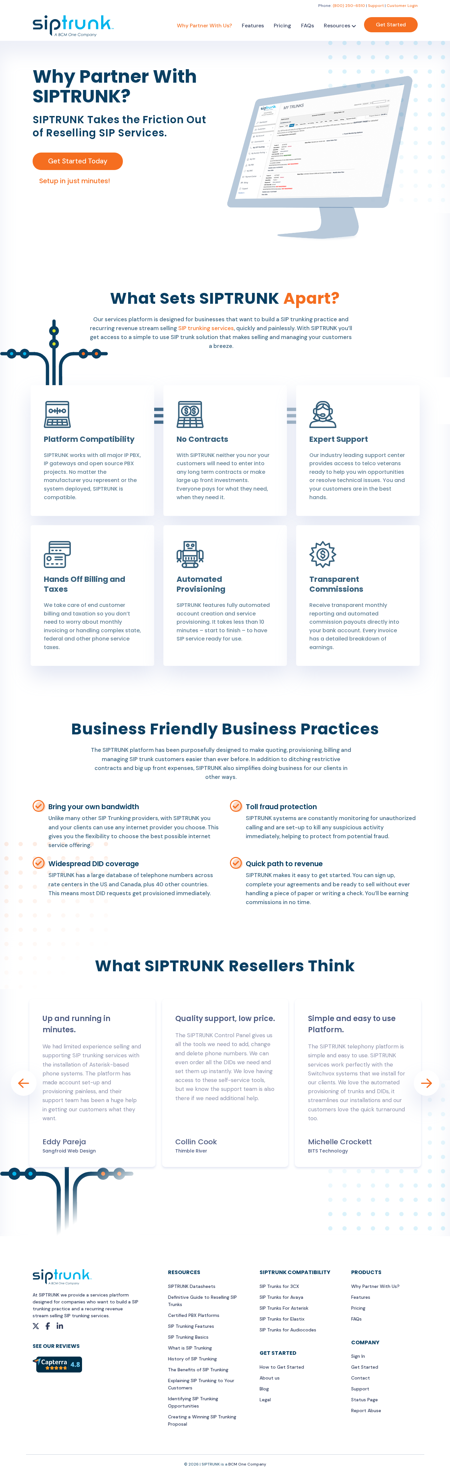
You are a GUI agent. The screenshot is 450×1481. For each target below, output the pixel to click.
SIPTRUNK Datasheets (191, 1286)
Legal (265, 1400)
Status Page (364, 1400)
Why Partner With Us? (204, 25)
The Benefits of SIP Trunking (198, 1370)
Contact (360, 1378)
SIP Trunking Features (191, 1326)
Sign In (358, 1356)
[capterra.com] (57, 1364)
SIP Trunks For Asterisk (284, 1308)
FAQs (307, 25)
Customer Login (402, 5)
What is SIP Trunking (190, 1348)
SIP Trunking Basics (188, 1337)
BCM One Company (247, 1464)
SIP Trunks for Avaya (281, 1297)
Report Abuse (366, 1410)
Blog (264, 1389)
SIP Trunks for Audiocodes (288, 1330)
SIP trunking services (206, 328)
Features (253, 25)
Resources (337, 25)
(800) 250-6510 (349, 5)
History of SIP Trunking (192, 1359)
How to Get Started (282, 1367)
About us (270, 1378)
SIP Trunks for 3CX (279, 1286)
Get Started (391, 24)
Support (376, 5)
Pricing (282, 25)
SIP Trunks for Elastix (282, 1319)
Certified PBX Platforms (193, 1315)
